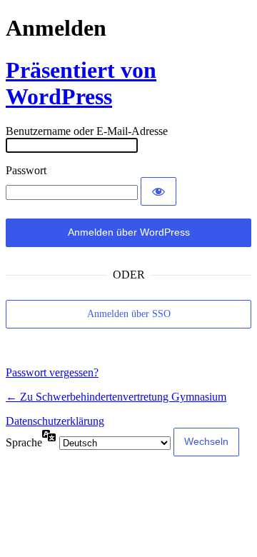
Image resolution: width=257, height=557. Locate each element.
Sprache (24, 442)
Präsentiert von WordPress (81, 83)
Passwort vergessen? (52, 372)
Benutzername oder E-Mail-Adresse (87, 131)
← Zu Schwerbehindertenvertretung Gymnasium (116, 397)
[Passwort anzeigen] (158, 191)
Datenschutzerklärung (55, 421)
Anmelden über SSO (129, 313)
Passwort (26, 170)
